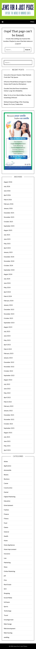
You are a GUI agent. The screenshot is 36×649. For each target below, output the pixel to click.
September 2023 (9, 322)
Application (7, 466)
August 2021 (8, 432)
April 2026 (7, 195)
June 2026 (7, 191)
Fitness (6, 518)
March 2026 (8, 199)
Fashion (6, 510)
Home (6, 540)
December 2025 (9, 213)
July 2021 (7, 437)
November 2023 (9, 314)
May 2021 (7, 446)
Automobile (7, 470)
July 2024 (7, 279)
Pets (5, 580)
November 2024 (9, 261)
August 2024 (8, 274)
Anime (6, 461)
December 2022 (9, 362)
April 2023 (7, 344)
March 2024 (8, 296)
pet (5, 576)
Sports (6, 606)
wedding (6, 637)
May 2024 (7, 287)
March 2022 (8, 402)
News (5, 567)
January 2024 (8, 305)
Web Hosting (8, 633)
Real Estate (7, 584)
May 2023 (7, 340)
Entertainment (8, 505)
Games (6, 527)
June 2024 (7, 283)
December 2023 (9, 309)
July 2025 (7, 235)
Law (5, 558)
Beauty (6, 474)
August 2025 (8, 230)
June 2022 (7, 388)
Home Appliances (9, 545)
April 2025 (7, 248)
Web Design (8, 624)
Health (6, 536)
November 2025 (9, 217)
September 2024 (9, 270)
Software (7, 602)
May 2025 (7, 243)
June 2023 (7, 336)
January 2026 (8, 208)
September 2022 (9, 375)
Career (6, 483)
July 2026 (7, 186)
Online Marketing (9, 571)
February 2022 (8, 406)
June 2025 (7, 239)
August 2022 (8, 380)
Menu (32, 22)
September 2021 (9, 428)
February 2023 (8, 353)
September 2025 (9, 226)
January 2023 (8, 358)
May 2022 (7, 393)
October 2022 (8, 371)
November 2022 (9, 366)
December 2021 (9, 415)
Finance (6, 514)
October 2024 (8, 265)
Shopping (7, 593)
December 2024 (9, 257)
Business (7, 479)
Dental (6, 492)
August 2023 (8, 327)
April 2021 (7, 450)
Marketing (7, 562)
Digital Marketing (9, 496)
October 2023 (8, 318)
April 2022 (7, 397)
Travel (6, 615)
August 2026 (8, 182)
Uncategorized (8, 620)
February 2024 (8, 300)
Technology (7, 611)
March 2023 (8, 349)
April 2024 (7, 292)
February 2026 (8, 204)
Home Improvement (10, 549)
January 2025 (8, 252)
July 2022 (7, 384)
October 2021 (8, 424)
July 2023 (7, 331)
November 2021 (9, 419)
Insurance (7, 554)
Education (7, 501)
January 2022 (8, 410)
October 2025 (8, 221)
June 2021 (7, 441)
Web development (9, 628)
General (6, 532)
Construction (8, 488)
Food (5, 523)
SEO (5, 589)
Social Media (8, 598)
